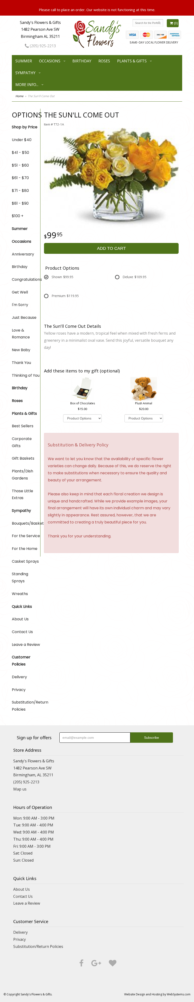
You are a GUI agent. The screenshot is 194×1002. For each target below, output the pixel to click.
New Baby (21, 350)
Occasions (49, 61)
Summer (23, 61)
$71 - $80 (20, 190)
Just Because (24, 317)
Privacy (19, 689)
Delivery (19, 677)
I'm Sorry (20, 304)
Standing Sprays (20, 577)
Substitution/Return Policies (26, 706)
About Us (20, 619)
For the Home (24, 548)
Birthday (81, 61)
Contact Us (22, 632)
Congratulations (26, 279)
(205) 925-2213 (42, 45)
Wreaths (20, 593)
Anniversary (23, 254)
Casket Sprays (25, 561)
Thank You (21, 362)
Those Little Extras (22, 494)
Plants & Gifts (132, 61)
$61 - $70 (20, 178)
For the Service (26, 536)
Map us (19, 789)
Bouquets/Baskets (26, 523)
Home (19, 96)
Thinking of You (26, 375)
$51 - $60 (20, 165)
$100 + (17, 216)
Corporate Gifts (22, 442)
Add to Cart (111, 248)
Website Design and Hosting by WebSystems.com (157, 994)
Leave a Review (26, 644)
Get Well (20, 292)
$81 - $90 (20, 203)
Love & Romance (21, 334)
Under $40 (21, 140)
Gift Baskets (23, 458)
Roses (104, 61)
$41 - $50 (20, 152)
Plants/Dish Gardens (22, 474)
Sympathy (25, 72)
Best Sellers (22, 426)
